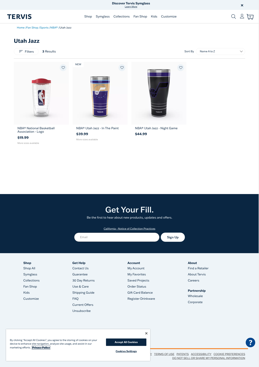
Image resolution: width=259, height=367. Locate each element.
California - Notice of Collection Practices (129, 228)
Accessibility (201, 354)
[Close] (146, 333)
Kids (154, 16)
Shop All (29, 268)
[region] (78, 345)
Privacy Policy (41, 347)
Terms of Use (164, 354)
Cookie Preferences (229, 354)
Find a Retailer (198, 268)
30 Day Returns (83, 280)
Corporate (195, 302)
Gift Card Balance (140, 293)
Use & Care (80, 287)
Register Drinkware (141, 299)
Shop (88, 16)
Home (21, 27)
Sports (44, 27)
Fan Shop (140, 16)
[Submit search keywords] (233, 16)
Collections (121, 16)
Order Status (136, 287)
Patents (183, 354)
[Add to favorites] (63, 67)
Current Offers (82, 305)
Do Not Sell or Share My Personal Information (208, 358)
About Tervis (197, 274)
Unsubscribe (81, 311)
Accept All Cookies (126, 342)
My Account (135, 268)
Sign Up (173, 237)
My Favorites (136, 274)
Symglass (103, 16)
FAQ (75, 299)
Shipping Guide (83, 293)
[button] (173, 5)
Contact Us (80, 268)
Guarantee (80, 274)
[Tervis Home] (19, 17)
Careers (193, 280)
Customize (169, 16)
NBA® (54, 27)
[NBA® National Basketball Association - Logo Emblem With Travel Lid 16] (41, 93)
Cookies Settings (126, 351)
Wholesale (195, 296)
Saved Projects (138, 280)
